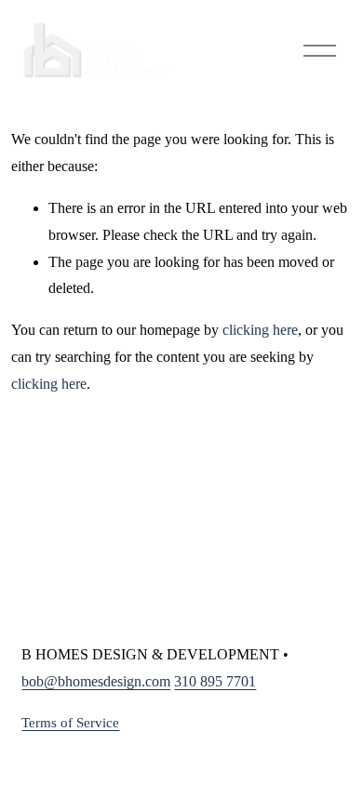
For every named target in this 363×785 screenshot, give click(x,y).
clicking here (260, 330)
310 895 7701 (215, 681)
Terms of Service (70, 722)
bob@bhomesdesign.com (95, 681)
